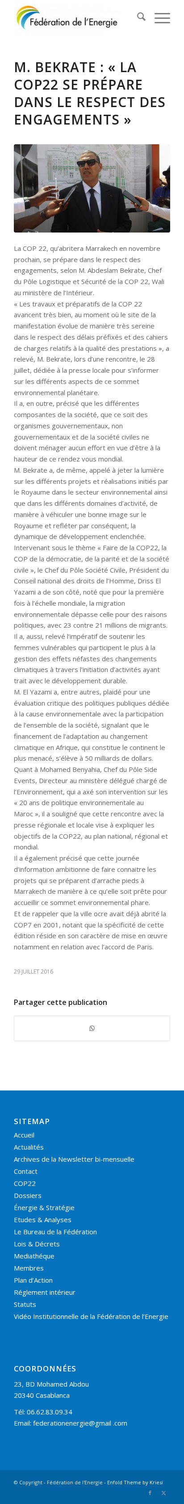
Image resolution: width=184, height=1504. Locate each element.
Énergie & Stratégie (44, 1207)
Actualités (29, 1146)
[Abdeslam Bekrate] (92, 188)
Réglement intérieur (44, 1292)
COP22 (25, 1183)
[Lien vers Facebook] (150, 1493)
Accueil (24, 1134)
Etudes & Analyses (42, 1219)
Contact (26, 1171)
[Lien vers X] (163, 1493)
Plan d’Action (33, 1280)
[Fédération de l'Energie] (76, 18)
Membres (29, 1267)
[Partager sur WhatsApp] (92, 1028)
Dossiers (28, 1195)
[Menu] (158, 18)
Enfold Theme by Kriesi (135, 1482)
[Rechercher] (137, 18)
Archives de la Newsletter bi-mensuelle (74, 1159)
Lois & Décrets (37, 1243)
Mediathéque (34, 1255)
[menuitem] (137, 18)
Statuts (25, 1304)
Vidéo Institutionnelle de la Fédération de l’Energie (91, 1316)
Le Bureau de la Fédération (55, 1231)
